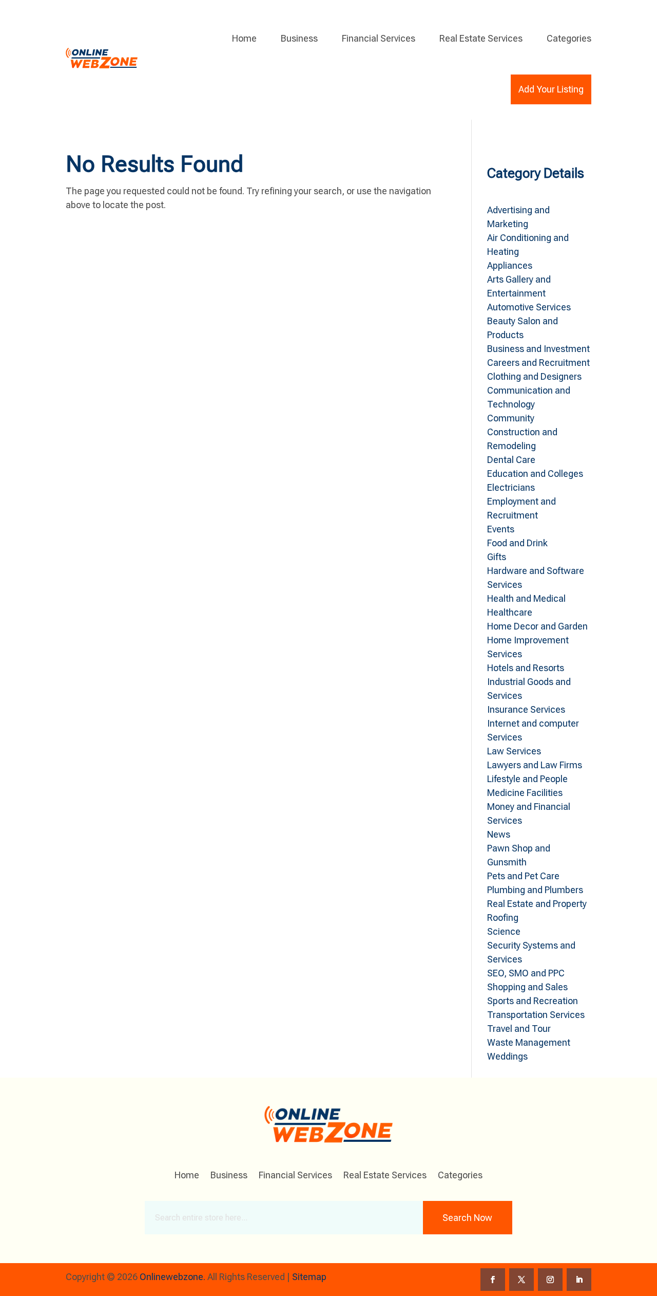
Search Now (467, 1217)
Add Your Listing (551, 89)
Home (244, 38)
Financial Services (378, 38)
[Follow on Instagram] (550, 1279)
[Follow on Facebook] (492, 1279)
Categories (569, 38)
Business (299, 38)
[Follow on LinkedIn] (579, 1279)
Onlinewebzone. (172, 1276)
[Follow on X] (521, 1279)
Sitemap (309, 1276)
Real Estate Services (481, 38)
